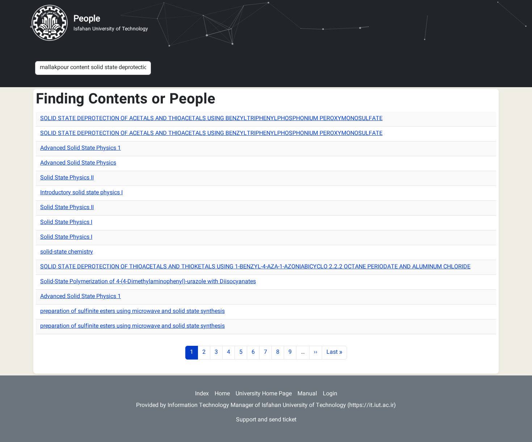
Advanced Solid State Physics (78, 163)
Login (330, 394)
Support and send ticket (266, 420)
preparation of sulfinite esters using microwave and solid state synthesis (132, 311)
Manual (307, 394)
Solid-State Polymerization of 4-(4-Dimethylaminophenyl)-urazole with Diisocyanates (148, 281)
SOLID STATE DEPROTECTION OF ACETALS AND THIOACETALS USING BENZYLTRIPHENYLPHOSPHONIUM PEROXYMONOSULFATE (211, 118)
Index (202, 394)
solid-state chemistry (66, 252)
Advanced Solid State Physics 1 (80, 148)
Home (222, 394)
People (86, 19)
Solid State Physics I (66, 222)
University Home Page (264, 394)
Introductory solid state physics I (81, 192)
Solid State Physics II (67, 178)
